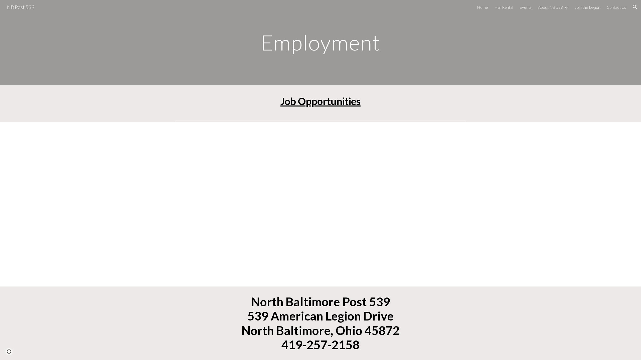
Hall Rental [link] (504, 7)
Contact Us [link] (616, 7)
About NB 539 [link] (550, 7)
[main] (320, 42)
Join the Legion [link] (587, 7)
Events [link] (526, 7)
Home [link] (482, 7)
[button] (635, 7)
